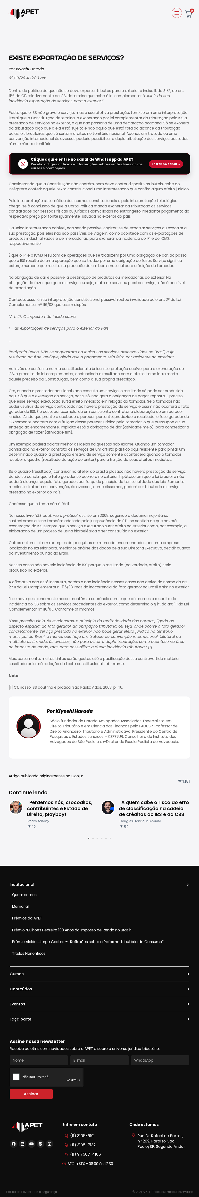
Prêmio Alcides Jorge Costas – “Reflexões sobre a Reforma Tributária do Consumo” (88, 941)
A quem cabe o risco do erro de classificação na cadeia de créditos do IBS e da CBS (154, 808)
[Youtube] (31, 1144)
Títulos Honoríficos (29, 953)
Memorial (20, 906)
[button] (88, 838)
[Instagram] (49, 1144)
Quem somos (24, 894)
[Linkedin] (22, 1144)
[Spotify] (40, 1144)
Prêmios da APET (27, 918)
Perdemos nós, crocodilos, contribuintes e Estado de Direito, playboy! (59, 808)
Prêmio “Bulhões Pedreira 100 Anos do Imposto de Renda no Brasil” (72, 930)
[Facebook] (13, 1144)
